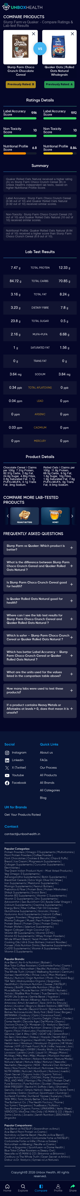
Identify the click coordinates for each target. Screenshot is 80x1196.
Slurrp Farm (12, 22)
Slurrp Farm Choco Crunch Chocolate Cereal (20, 71)
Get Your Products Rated (22, 814)
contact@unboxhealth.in (22, 834)
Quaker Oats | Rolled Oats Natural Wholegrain (59, 71)
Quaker (32, 22)
